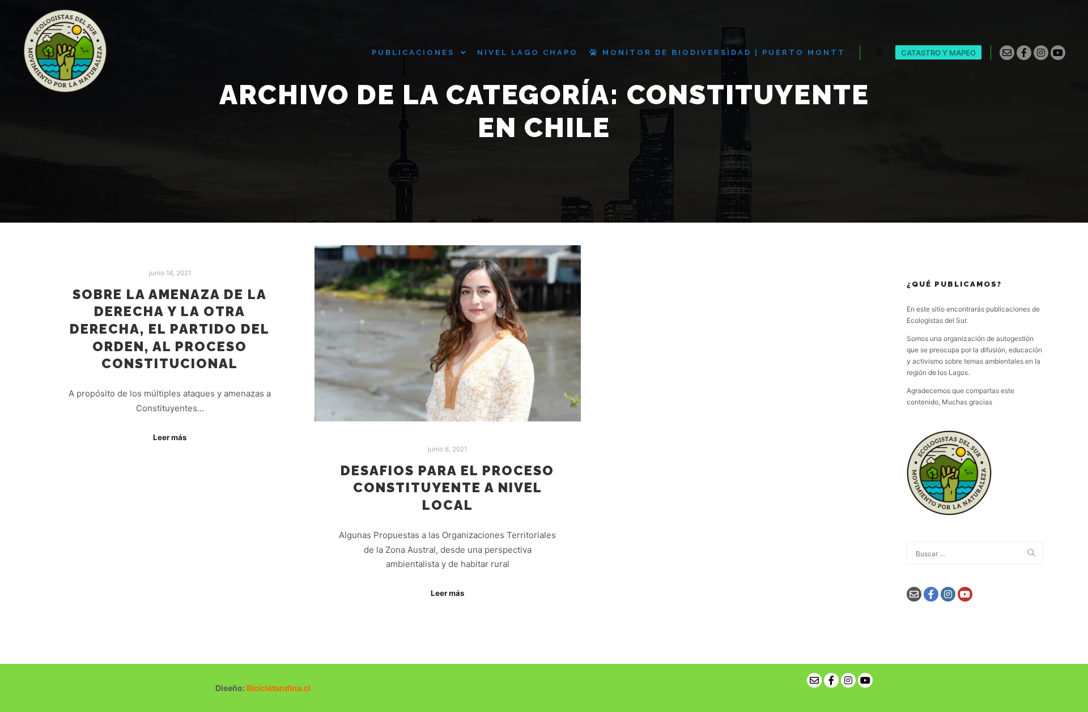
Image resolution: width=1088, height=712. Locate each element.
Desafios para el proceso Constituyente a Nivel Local (447, 488)
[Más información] (879, 52)
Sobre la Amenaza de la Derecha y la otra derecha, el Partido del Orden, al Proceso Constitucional (170, 329)
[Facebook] (1024, 52)
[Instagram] (1041, 52)
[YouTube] (1058, 52)
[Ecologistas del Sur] (65, 52)
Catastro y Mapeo (938, 52)
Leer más (169, 437)
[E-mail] (1007, 52)
